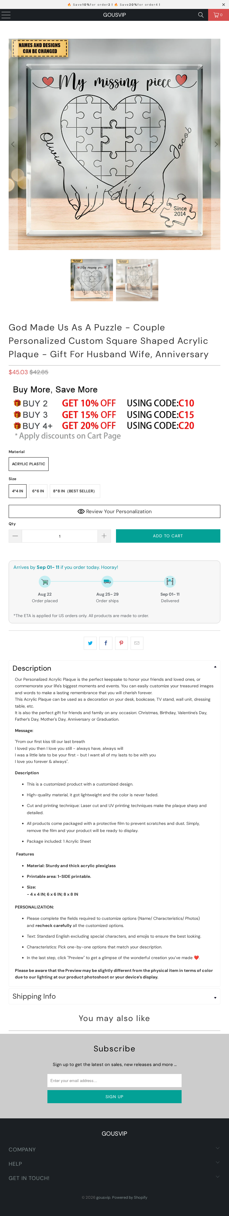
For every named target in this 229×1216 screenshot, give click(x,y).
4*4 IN (17, 491)
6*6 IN (38, 491)
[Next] (216, 144)
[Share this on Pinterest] (121, 643)
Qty (12, 523)
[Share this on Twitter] (90, 643)
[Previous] (13, 144)
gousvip (114, 14)
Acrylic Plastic (28, 463)
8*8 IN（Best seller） (75, 491)
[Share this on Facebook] (105, 643)
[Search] (201, 15)
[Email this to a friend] (137, 643)
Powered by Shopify (129, 1197)
